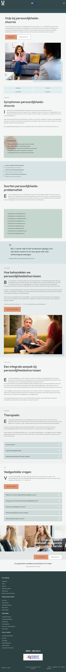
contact (23, 480)
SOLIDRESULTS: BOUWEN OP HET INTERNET (33, 667)
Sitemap (63, 667)
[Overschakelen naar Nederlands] (32, 3)
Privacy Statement (49, 667)
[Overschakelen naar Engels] (35, 3)
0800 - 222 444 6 (33, 651)
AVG (59, 667)
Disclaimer (55, 667)
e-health (22, 304)
